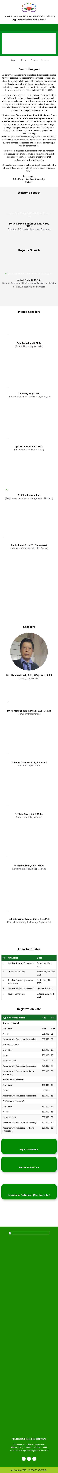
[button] (29, 27)
